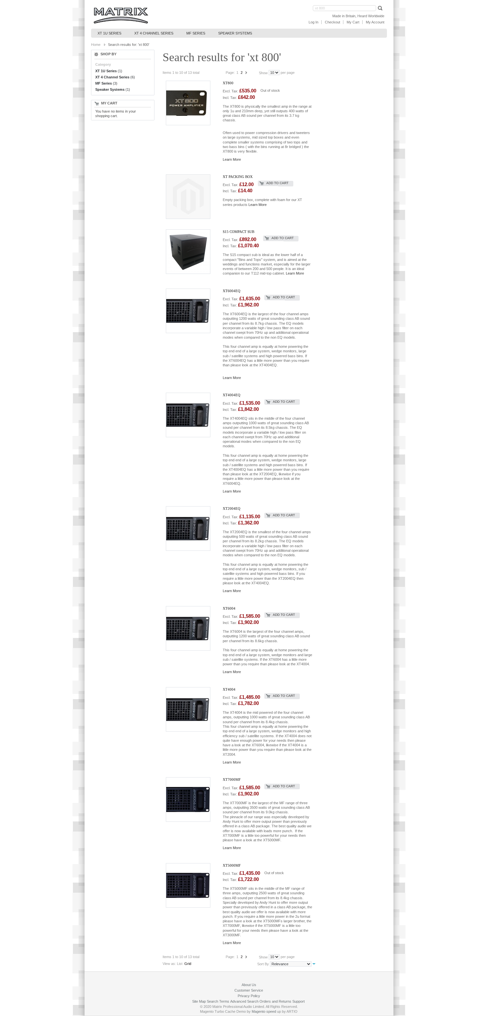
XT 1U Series (106, 71)
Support (298, 1001)
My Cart (353, 22)
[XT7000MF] (192, 799)
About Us (249, 985)
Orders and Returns (275, 1001)
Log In (313, 22)
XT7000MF (232, 779)
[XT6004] (192, 628)
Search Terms (218, 1001)
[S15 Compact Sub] (192, 251)
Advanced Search (244, 1001)
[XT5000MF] (192, 885)
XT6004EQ (231, 291)
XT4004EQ (231, 395)
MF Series (103, 83)
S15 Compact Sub (238, 232)
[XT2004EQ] (192, 528)
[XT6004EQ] (192, 310)
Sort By (263, 964)
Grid (187, 964)
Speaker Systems (110, 89)
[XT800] (192, 103)
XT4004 (229, 689)
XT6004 (229, 608)
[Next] (246, 73)
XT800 (228, 83)
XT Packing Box (238, 177)
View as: (169, 964)
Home (95, 45)
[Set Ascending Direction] (313, 964)
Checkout (332, 22)
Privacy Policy (249, 996)
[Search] (379, 8)
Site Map (199, 1001)
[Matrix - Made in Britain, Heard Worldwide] (120, 15)
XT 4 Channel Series (112, 77)
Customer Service (248, 990)
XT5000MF (232, 865)
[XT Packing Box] (192, 196)
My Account (375, 22)
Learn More (232, 159)
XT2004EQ (231, 508)
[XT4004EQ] (192, 415)
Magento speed (264, 1011)
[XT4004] (192, 709)
